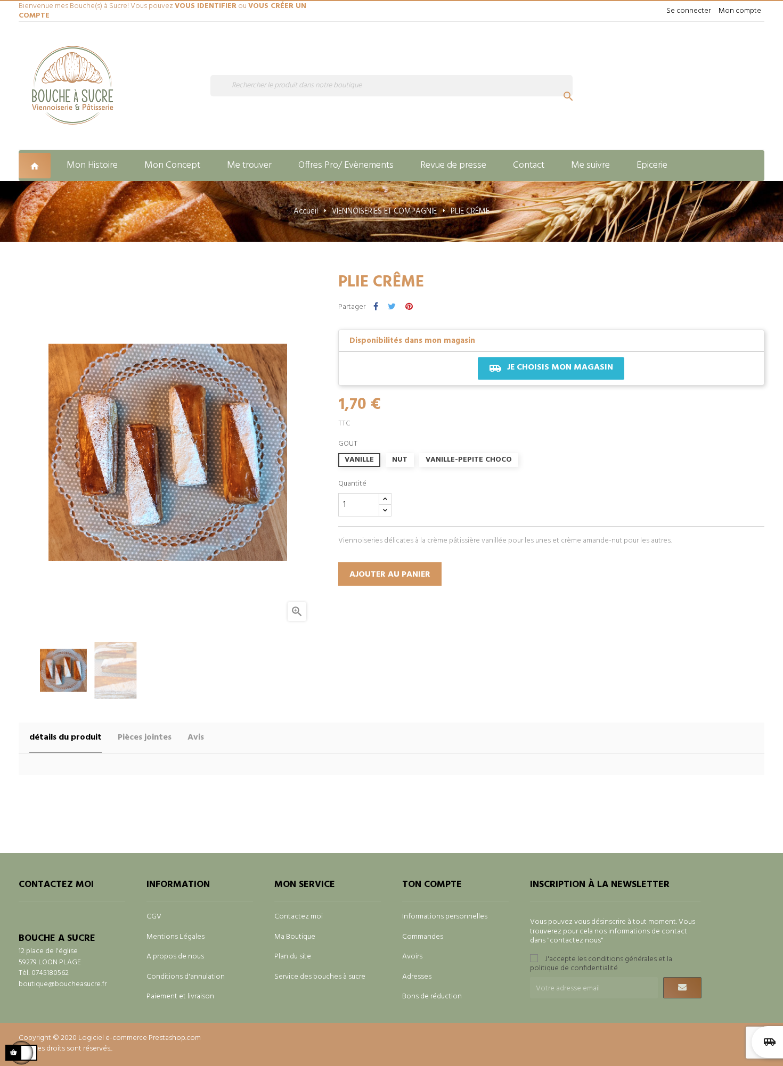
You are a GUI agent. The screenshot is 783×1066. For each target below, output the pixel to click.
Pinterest (409, 307)
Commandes (422, 937)
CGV (153, 917)
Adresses (416, 977)
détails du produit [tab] (65, 737)
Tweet (392, 307)
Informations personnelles (444, 917)
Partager (375, 307)
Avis (195, 737)
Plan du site (292, 956)
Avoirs (412, 956)
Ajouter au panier (389, 574)
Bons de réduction (432, 996)
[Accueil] (36, 165)
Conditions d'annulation (185, 977)
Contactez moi (298, 917)
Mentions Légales (175, 937)
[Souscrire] (682, 987)
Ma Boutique (294, 937)
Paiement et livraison (180, 996)
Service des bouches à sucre (319, 977)
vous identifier (205, 6)
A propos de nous (175, 956)
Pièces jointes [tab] (145, 737)
